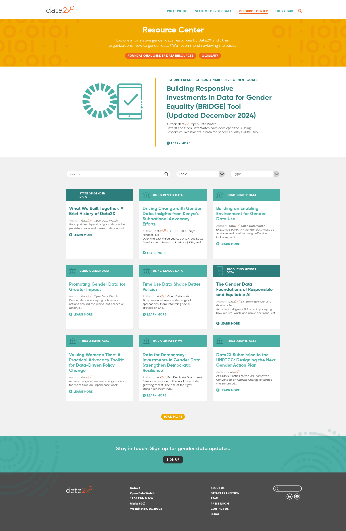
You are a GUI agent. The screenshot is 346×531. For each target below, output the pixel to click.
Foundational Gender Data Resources (161, 56)
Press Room (220, 503)
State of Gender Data (213, 11)
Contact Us (220, 509)
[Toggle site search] (300, 11)
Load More (173, 417)
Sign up (173, 459)
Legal (215, 514)
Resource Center (253, 11)
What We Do (177, 11)
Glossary (210, 56)
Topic (183, 174)
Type (237, 174)
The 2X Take (284, 11)
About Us (218, 488)
